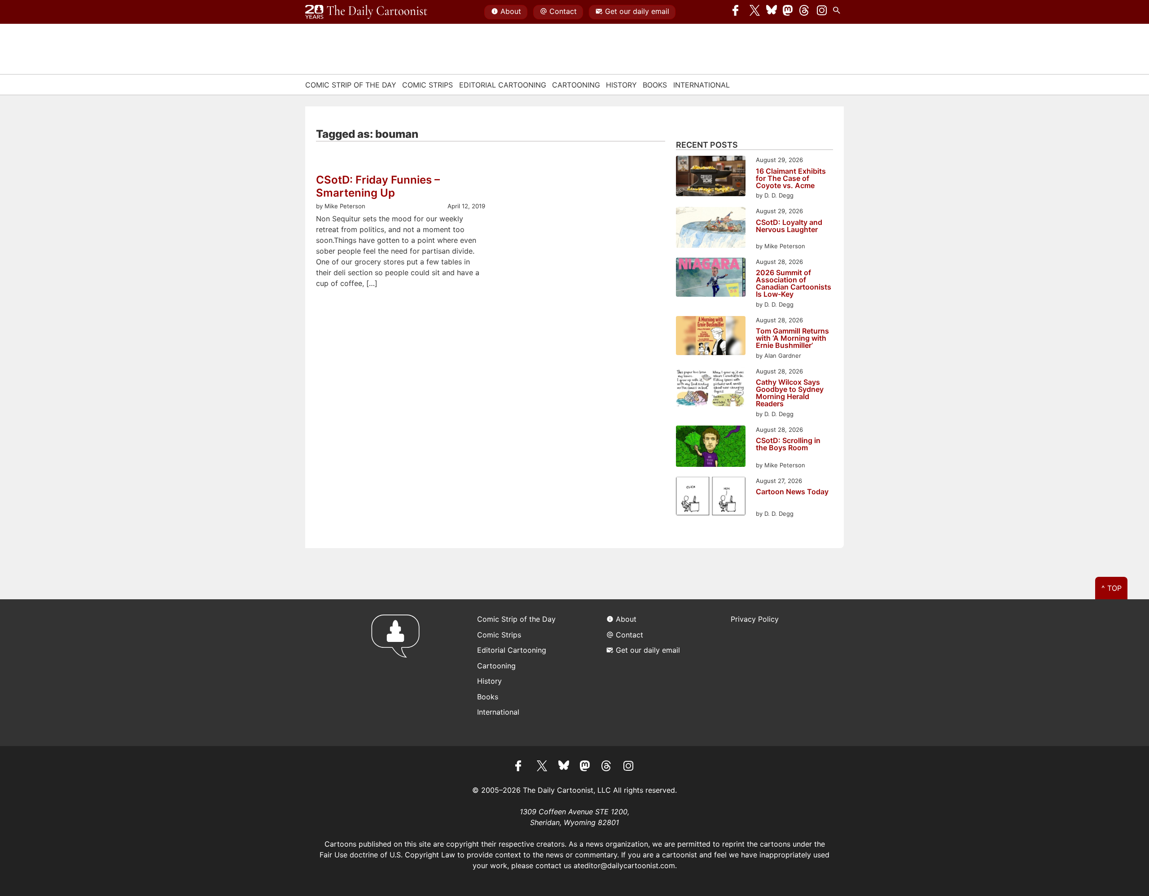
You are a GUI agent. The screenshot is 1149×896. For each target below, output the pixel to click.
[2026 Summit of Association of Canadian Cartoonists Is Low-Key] (711, 278)
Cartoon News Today (792, 492)
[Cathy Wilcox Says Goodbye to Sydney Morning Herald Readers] (711, 388)
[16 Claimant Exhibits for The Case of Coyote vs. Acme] (711, 177)
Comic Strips (427, 84)
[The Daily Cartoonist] (366, 12)
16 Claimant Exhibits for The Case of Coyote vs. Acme (791, 178)
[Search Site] (838, 12)
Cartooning (576, 84)
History (621, 84)
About (510, 11)
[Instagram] (821, 12)
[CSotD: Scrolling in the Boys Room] (711, 448)
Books (655, 84)
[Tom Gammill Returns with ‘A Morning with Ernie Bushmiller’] (711, 337)
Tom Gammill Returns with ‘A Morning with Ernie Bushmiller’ (792, 338)
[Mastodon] (788, 12)
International (701, 84)
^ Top (1111, 588)
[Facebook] (737, 12)
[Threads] (804, 12)
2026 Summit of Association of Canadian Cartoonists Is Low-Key (793, 283)
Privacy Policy (755, 619)
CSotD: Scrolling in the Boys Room (788, 444)
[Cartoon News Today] (711, 497)
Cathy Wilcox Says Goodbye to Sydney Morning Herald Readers (790, 392)
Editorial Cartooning (502, 84)
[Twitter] (755, 12)
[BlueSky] (771, 12)
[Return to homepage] (398, 673)
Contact (563, 11)
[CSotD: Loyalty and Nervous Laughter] (711, 228)
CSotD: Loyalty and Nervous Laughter (789, 226)
